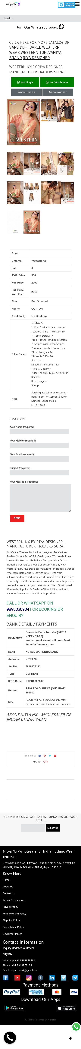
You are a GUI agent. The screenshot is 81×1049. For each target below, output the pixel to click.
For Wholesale (58, 82)
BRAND (15, 58)
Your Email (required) (22, 454)
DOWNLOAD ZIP (27, 92)
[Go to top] (70, 1038)
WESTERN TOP (33, 52)
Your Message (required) (24, 481)
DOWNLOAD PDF (59, 92)
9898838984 (18, 609)
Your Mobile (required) (23, 440)
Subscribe (52, 827)
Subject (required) (20, 468)
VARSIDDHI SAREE (25, 47)
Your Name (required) (22, 427)
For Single (26, 82)
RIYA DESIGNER (36, 58)
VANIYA (54, 52)
